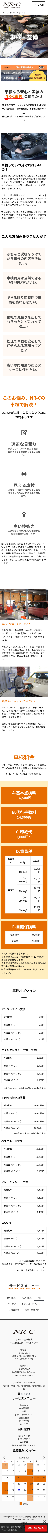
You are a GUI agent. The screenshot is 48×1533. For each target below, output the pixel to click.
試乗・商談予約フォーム (24, 1445)
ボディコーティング (30, 1303)
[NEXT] (43, 1457)
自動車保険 (14, 1309)
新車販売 (11, 1297)
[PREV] (4, 1457)
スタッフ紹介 (24, 1439)
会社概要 (24, 1442)
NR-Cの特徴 (24, 1435)
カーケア (12, 1303)
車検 (39, 1297)
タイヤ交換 (24, 1420)
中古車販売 (26, 1297)
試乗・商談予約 (32, 1309)
